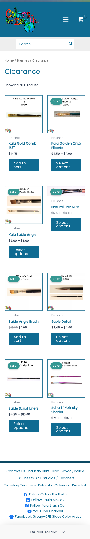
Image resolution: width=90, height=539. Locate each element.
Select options (63, 165)
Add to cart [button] (19, 165)
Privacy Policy (73, 471)
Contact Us (15, 471)
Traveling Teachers (20, 485)
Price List (79, 485)
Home (9, 60)
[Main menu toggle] (65, 19)
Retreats (45, 485)
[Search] (71, 44)
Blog (55, 471)
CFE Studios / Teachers (55, 478)
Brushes (23, 60)
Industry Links (39, 471)
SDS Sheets (25, 478)
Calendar (62, 485)
